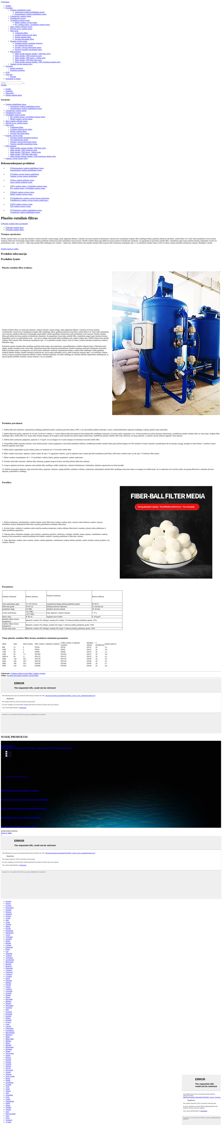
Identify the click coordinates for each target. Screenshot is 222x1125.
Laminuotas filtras (21, 33)
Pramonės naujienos (17, 70)
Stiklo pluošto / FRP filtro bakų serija (28, 60)
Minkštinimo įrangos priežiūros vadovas (20, 790)
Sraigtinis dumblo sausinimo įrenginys (29, 43)
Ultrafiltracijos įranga (18, 18)
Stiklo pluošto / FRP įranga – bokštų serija (30, 58)
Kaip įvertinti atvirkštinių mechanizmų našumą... (24, 808)
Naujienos (9, 66)
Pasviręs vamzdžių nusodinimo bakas (28, 50)
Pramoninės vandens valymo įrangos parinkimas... (25, 799)
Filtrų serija (14, 31)
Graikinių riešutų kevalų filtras (26, 35)
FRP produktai (15, 52)
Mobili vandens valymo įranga (26, 22)
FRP (52, 748)
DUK (8, 72)
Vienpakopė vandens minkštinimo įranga (30, 12)
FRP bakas (32, 748)
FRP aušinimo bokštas (63, 748)
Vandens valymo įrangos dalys (21, 64)
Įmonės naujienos (16, 68)
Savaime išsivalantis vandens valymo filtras (22, 676)
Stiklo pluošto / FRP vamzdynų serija (28, 56)
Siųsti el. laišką (6, 833)
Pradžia (8, 6)
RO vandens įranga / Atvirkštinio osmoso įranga (32, 25)
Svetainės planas (7, 746)
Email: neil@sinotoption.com (16, 776)
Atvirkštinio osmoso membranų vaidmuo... (21, 817)
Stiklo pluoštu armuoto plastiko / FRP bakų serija (32, 54)
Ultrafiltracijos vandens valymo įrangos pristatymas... (29, 200)
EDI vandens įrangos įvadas (20, 206)
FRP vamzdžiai (43, 748)
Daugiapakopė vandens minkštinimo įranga (30, 14)
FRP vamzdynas (20, 748)
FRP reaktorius (7, 748)
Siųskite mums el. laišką (9, 249)
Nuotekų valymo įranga (18, 41)
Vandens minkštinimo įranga (20, 10)
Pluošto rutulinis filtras (23, 37)
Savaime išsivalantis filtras (24, 39)
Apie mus (9, 75)
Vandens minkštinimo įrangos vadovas (19, 826)
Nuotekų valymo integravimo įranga (28, 47)
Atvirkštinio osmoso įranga (20, 20)
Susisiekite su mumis (13, 79)
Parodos (13, 77)
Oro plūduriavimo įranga (24, 45)
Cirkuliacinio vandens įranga (20, 16)
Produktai (9, 8)
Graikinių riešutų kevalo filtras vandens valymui (27, 673)
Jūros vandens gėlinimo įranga (21, 27)
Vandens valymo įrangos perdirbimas (23, 176)
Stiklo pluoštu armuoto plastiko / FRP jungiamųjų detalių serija (37, 62)
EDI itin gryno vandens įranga (21, 29)
